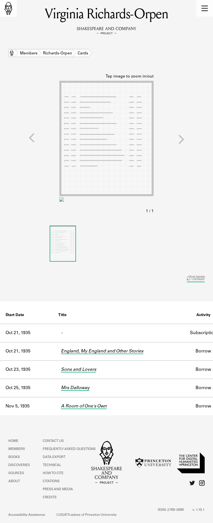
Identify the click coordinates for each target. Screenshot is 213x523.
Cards (83, 54)
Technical (52, 465)
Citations (51, 481)
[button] (204, 8)
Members (28, 54)
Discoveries (19, 465)
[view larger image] (106, 144)
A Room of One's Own (84, 406)
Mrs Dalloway (75, 388)
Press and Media (58, 489)
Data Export (54, 457)
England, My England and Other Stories (102, 351)
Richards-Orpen (57, 54)
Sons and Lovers (78, 369)
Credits (50, 497)
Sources (16, 473)
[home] (8, 8)
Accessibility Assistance (26, 515)
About (14, 481)
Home (11, 54)
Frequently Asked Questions (69, 449)
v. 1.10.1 (198, 510)
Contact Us (53, 441)
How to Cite (53, 473)
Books (14, 457)
